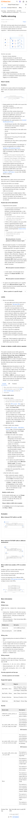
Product (24, 21)
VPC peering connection (17, 579)
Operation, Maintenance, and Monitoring (10, 12)
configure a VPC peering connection (11, 148)
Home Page (3, 10)
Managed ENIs (16, 304)
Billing (20, 7)
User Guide (3, 7)
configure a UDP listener (9, 172)
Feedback (16, 816)
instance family (22, 228)
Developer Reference (12, 7)
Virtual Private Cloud (11, 10)
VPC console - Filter (15, 404)
